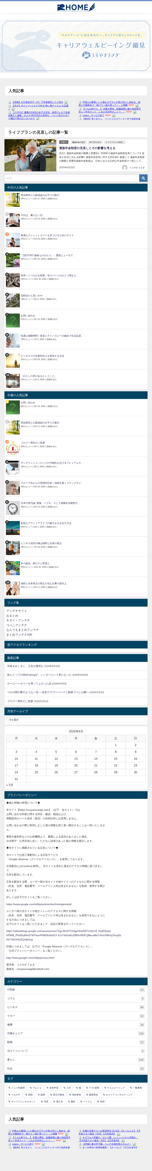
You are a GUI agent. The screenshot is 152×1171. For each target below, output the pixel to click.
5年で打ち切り (95, 142)
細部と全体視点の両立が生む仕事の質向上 (44, 583)
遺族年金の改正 (78, 142)
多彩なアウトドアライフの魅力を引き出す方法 (46, 523)
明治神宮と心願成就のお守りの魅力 (40, 195)
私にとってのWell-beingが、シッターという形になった (39, 674)
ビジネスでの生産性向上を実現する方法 (42, 356)
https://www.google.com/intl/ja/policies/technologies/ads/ (39, 904)
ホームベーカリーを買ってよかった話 (29, 683)
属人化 (59, 1101)
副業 (43, 1095)
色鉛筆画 (76, 1095)
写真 (46, 1101)
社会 (75, 1068)
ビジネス (75, 1007)
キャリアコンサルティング (119, 1095)
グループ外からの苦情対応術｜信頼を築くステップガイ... (52, 483)
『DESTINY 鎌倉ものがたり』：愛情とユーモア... (48, 255)
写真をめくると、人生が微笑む (25, 666)
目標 (102, 1101)
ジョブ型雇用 (18, 1088)
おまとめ (12, 615)
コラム (75, 998)
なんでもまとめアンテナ (22, 629)
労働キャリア (75, 1033)
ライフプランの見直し (114, 142)
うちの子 (15, 1095)
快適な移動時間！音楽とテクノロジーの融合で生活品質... (52, 336)
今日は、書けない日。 (33, 215)
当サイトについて (75, 1050)
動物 (75, 1042)
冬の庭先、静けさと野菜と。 (36, 563)
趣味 (73, 1101)
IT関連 (75, 989)
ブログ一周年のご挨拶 (33, 443)
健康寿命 (93, 1095)
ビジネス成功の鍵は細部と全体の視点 (41, 543)
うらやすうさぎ (137, 168)
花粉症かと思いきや (31, 295)
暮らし (75, 1059)
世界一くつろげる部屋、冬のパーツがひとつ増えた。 (50, 275)
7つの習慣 (94, 1088)
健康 (75, 1024)
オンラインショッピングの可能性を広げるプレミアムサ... (52, 463)
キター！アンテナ (18, 620)
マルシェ (37, 1088)
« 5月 (9, 784)
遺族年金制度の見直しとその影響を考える (87, 147)
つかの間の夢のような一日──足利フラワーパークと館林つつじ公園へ (48, 692)
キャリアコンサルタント (23, 1101)
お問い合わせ (28, 315)
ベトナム (87, 1101)
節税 (30, 1095)
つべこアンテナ (16, 625)
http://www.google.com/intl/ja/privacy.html (30, 957)
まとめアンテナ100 (19, 634)
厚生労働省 (58, 1095)
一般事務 (137, 1088)
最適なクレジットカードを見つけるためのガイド (47, 235)
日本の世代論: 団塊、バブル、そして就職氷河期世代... (50, 503)
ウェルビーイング (116, 1088)
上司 (68, 1088)
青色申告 (53, 1088)
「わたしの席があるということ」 (39, 376)
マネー (64, 142)
